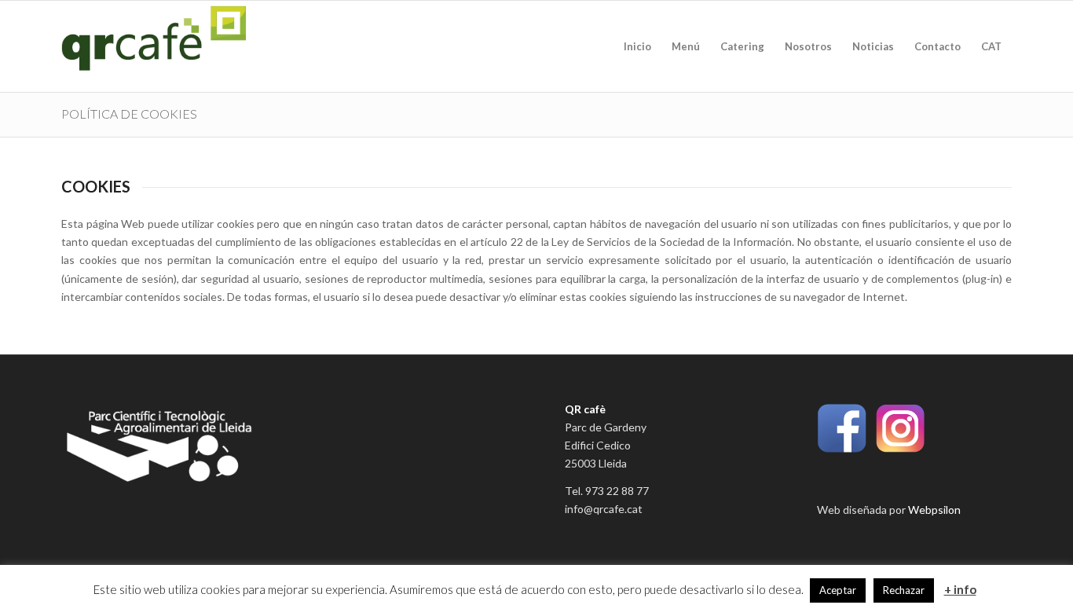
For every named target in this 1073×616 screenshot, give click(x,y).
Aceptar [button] (837, 590)
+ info (960, 589)
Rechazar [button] (904, 590)
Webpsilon (934, 509)
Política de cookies (129, 113)
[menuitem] (637, 46)
